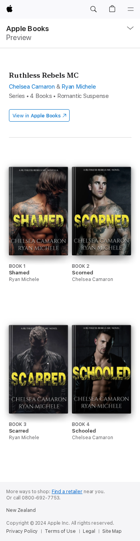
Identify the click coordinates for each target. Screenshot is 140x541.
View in (36, 116)
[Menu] (130, 9)
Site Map (112, 531)
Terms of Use (60, 531)
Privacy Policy (22, 531)
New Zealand (21, 510)
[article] (38, 239)
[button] (93, 9)
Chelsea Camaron (32, 86)
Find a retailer (67, 491)
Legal (89, 531)
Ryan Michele (78, 86)
